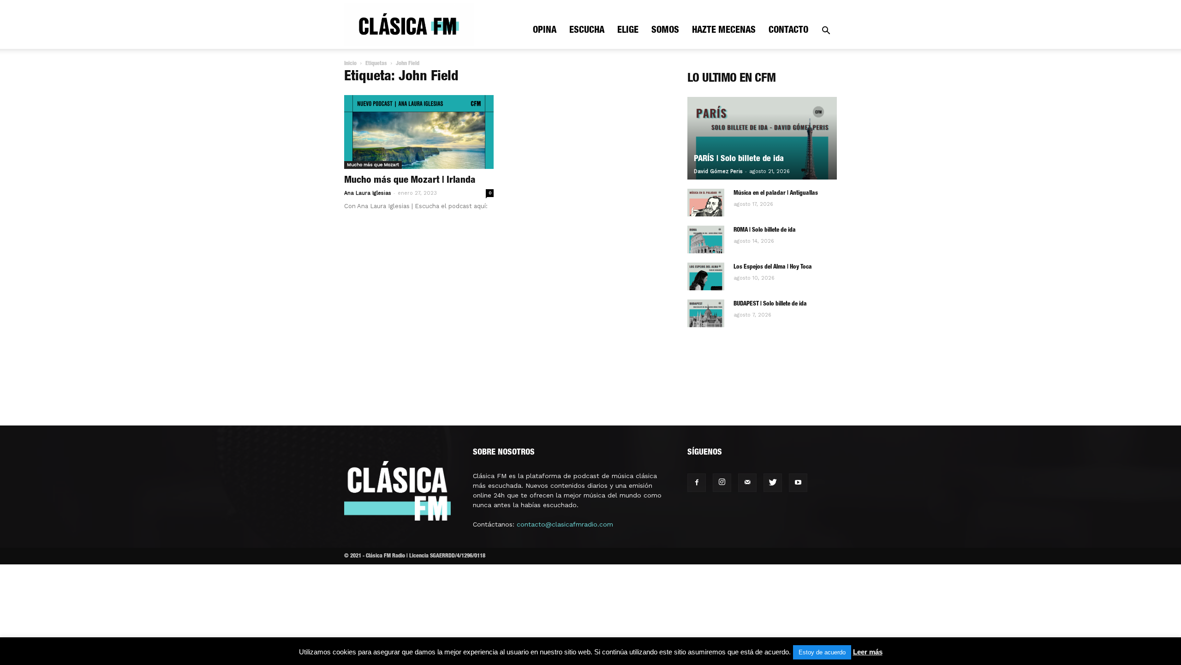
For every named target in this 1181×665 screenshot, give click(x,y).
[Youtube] (798, 482)
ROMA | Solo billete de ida (765, 231)
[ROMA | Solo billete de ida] (705, 239)
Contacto (788, 31)
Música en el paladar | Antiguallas (776, 194)
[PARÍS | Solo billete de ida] (762, 138)
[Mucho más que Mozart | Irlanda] (419, 132)
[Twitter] (772, 482)
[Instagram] (722, 482)
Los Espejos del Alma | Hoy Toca (773, 267)
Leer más (868, 652)
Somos (665, 31)
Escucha (586, 31)
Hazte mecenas (724, 31)
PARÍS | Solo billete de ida (739, 159)
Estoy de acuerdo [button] (822, 652)
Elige (627, 31)
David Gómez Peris (718, 171)
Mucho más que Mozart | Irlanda (410, 181)
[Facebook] (696, 482)
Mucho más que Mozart (373, 164)
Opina (544, 31)
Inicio (350, 63)
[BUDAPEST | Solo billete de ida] (705, 313)
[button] (826, 31)
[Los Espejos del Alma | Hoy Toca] (705, 276)
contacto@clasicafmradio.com (565, 524)
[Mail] (747, 482)
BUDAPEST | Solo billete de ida (770, 304)
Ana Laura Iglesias (367, 193)
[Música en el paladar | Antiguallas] (705, 202)
